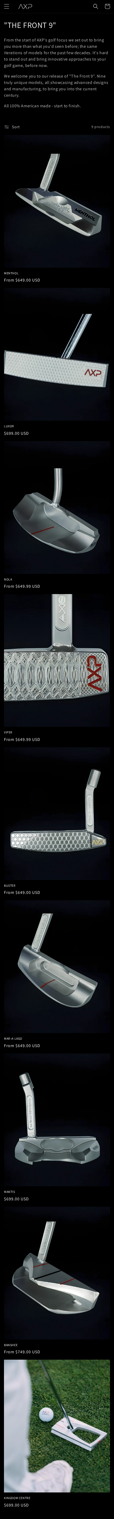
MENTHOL (11, 273)
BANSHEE (10, 1345)
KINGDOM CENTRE (17, 1498)
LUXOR (9, 426)
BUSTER (10, 885)
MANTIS (9, 1192)
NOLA (8, 579)
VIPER (8, 732)
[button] (6, 6)
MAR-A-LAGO (13, 1038)
